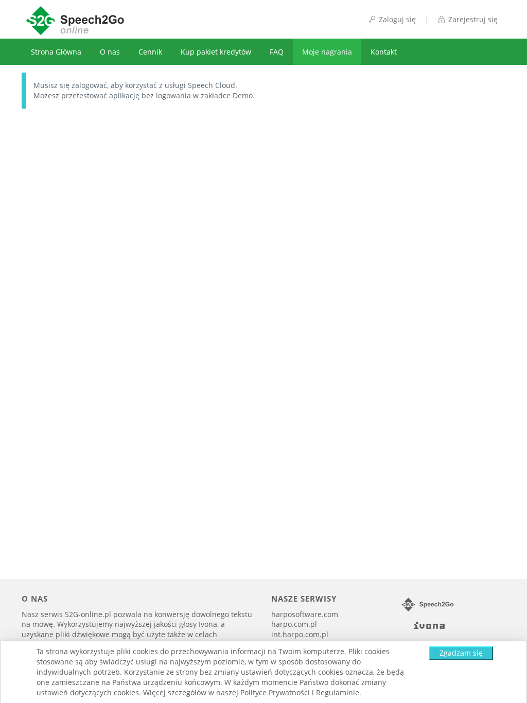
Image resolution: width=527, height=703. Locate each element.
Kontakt (384, 52)
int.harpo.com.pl (299, 634)
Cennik (150, 52)
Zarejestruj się (472, 19)
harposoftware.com (304, 614)
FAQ (277, 52)
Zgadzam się (461, 653)
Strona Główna (56, 52)
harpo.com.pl (294, 624)
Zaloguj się (396, 19)
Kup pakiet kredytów (216, 52)
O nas (110, 52)
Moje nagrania (327, 52)
